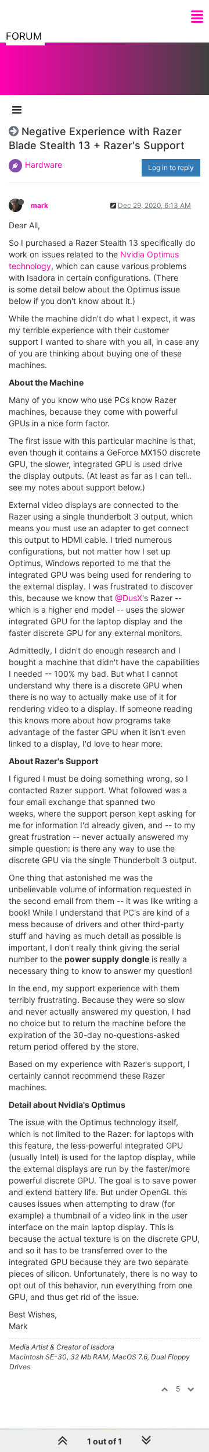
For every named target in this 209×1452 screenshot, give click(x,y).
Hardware (43, 164)
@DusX (128, 598)
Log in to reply (171, 167)
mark (39, 205)
